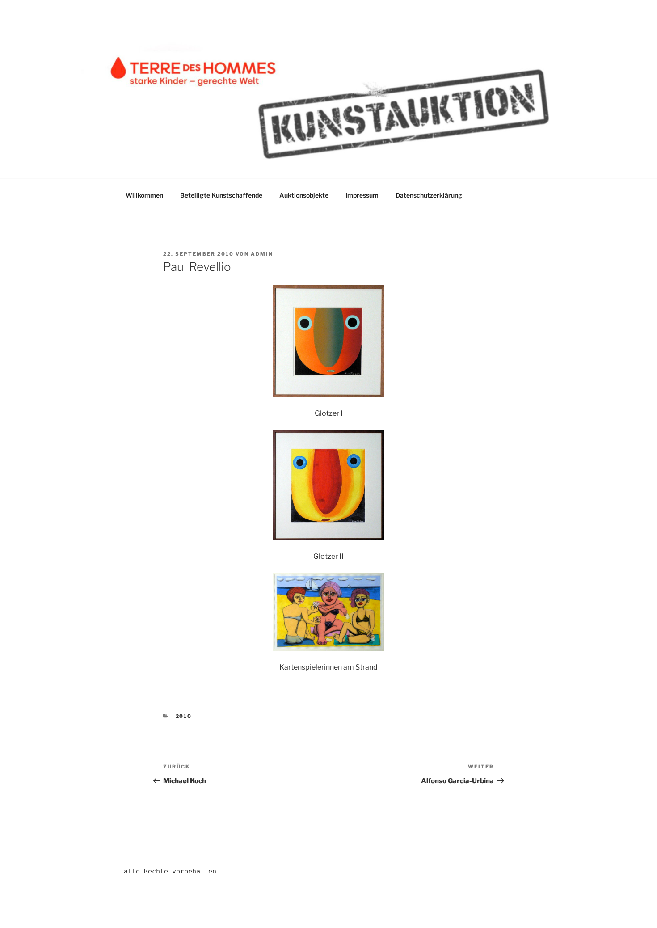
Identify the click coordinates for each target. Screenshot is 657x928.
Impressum (362, 195)
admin (262, 254)
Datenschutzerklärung (429, 195)
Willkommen (144, 195)
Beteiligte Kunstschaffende (221, 195)
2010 (184, 716)
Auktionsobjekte (303, 195)
